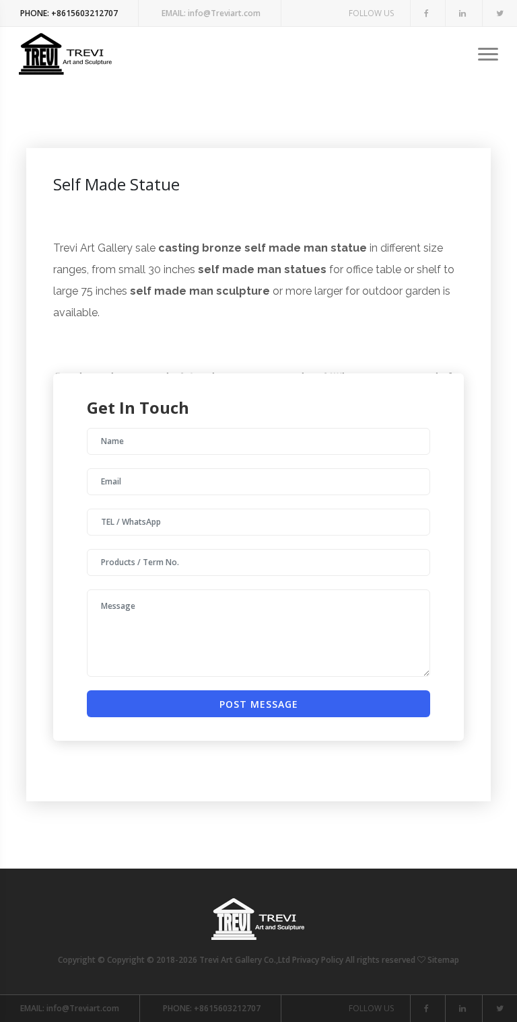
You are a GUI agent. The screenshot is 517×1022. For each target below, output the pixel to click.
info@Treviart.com (211, 13)
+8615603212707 (69, 13)
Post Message (258, 704)
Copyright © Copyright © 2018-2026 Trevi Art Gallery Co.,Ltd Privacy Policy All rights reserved (237, 959)
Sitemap (443, 959)
